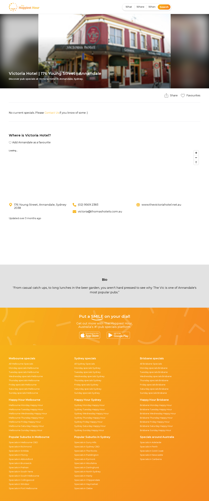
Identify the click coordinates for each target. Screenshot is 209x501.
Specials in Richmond (20, 446)
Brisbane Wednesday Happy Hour (158, 413)
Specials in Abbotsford (21, 459)
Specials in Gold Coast (151, 450)
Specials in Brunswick (20, 463)
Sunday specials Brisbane (153, 393)
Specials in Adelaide (150, 442)
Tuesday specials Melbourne (24, 372)
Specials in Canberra (151, 459)
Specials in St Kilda (19, 450)
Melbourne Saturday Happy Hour (26, 426)
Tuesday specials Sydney (87, 372)
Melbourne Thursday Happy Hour (26, 417)
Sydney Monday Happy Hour (89, 405)
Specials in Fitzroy (18, 455)
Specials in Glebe (83, 488)
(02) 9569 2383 (88, 204)
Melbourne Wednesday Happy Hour (28, 413)
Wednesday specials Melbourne (26, 376)
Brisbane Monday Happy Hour (156, 405)
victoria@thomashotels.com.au (100, 211)
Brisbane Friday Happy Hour (155, 421)
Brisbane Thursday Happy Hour (156, 417)
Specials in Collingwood (21, 480)
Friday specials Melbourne (23, 384)
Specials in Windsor (19, 484)
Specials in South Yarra (21, 471)
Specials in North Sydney (87, 471)
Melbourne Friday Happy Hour (25, 421)
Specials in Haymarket (86, 484)
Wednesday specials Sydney (89, 376)
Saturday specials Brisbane (154, 389)
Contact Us (52, 112)
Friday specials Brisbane (152, 384)
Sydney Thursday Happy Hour (89, 417)
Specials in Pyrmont (84, 459)
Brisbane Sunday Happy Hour (155, 430)
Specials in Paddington (86, 455)
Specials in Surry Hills (85, 442)
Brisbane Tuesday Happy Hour (156, 409)
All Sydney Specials (84, 363)
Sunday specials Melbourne (23, 393)
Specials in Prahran (19, 467)
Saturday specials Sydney (87, 389)
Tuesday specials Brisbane (154, 372)
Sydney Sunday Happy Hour (89, 430)
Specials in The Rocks (85, 450)
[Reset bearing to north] (196, 162)
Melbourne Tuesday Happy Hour (26, 409)
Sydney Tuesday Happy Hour (89, 409)
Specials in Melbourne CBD (23, 442)
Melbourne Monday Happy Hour (26, 405)
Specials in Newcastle (151, 455)
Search (164, 7)
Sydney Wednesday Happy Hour (91, 413)
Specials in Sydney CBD (87, 446)
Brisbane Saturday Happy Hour (156, 426)
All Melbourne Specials (21, 363)
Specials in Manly (83, 475)
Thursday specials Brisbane (154, 380)
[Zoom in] (196, 152)
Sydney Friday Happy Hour (88, 421)
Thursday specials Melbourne (24, 380)
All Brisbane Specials (151, 363)
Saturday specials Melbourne (24, 389)
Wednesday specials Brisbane (156, 376)
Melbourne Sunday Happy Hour (25, 430)
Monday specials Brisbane (154, 368)
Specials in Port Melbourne (23, 488)
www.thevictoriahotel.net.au (161, 204)
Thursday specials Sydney (87, 380)
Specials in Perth (149, 446)
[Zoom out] (196, 157)
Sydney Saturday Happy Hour (90, 426)
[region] (104, 173)
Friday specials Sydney (86, 384)
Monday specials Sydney (87, 368)
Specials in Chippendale (87, 480)
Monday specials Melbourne (24, 368)
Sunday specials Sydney (87, 393)
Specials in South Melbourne (24, 475)
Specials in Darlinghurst (86, 467)
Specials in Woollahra (85, 463)
